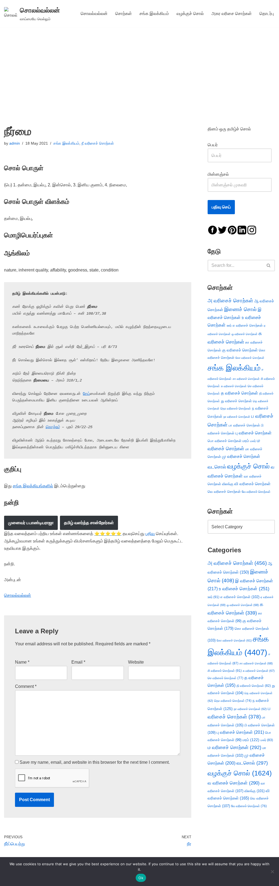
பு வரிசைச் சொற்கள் (253, 433)
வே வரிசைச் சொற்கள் (256, 491)
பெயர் (218, 144)
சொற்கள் (123, 13)
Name (22, 662)
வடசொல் (217, 467)
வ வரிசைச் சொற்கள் (234, 783)
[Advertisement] (139, 68)
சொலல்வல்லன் (94, 13)
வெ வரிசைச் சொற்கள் (224, 492)
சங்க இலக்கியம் (154, 13)
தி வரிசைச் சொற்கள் (253, 686)
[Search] (269, 265)
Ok (140, 878)
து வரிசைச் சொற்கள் (236, 401)
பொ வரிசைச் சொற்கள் (224, 441)
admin (14, 143)
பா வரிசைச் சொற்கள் (244, 425)
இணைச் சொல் (240, 309)
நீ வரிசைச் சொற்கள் (97, 143)
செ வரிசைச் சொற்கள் (225, 678)
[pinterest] (232, 229)
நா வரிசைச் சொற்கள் (236, 416)
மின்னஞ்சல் (219, 174)
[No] (272, 871)
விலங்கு (227, 484)
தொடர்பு (266, 13)
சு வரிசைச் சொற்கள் (234, 386)
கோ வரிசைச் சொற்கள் (249, 357)
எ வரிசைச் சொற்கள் (248, 325)
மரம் (245, 441)
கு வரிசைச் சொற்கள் (240, 350)
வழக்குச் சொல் (190, 13)
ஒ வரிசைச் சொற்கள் (244, 334)
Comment (26, 686)
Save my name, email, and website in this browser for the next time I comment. (95, 762)
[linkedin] (242, 229)
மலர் (253, 441)
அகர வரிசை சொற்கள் (231, 13)
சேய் (86, 394)
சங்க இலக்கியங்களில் (33, 486)
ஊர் (229, 325)
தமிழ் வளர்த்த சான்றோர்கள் (89, 522)
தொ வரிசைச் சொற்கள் (235, 408)
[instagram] (252, 229)
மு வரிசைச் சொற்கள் (241, 456)
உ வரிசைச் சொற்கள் (244, 588)
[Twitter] (222, 229)
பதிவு (150, 533)
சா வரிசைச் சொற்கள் (246, 378)
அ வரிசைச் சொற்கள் (230, 300)
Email (78, 662)
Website (136, 662)
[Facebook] (212, 229)
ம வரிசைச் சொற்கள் (234, 747)
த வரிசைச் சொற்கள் (239, 393)
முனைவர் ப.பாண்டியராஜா (31, 522)
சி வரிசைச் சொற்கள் (225, 671)
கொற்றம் (53, 427)
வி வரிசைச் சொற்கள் (252, 483)
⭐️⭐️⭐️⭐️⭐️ (108, 533)
